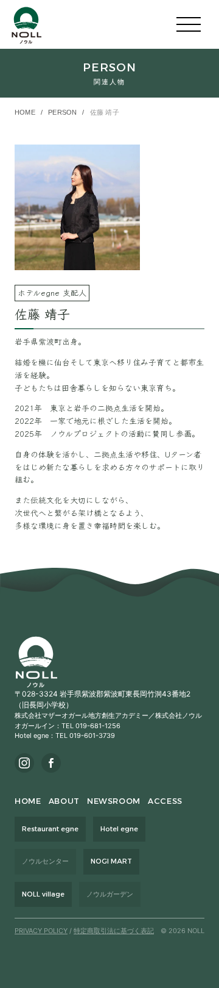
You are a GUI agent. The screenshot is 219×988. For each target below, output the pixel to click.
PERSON (62, 112)
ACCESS (165, 801)
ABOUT (64, 801)
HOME (25, 112)
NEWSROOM (114, 801)
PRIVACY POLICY (41, 930)
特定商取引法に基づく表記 (114, 930)
